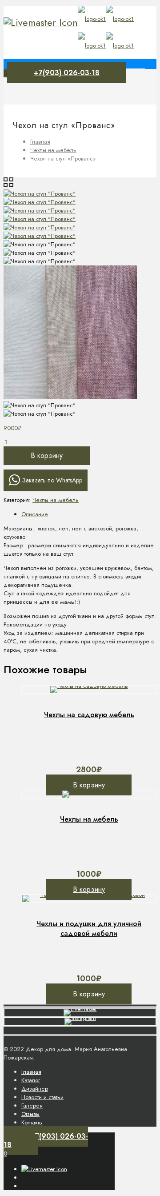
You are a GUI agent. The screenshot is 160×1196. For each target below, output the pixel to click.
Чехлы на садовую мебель (89, 715)
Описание (34, 514)
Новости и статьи (42, 1097)
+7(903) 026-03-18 (67, 73)
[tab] (88, 514)
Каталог (30, 1080)
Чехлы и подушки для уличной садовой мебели (88, 929)
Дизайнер (34, 1088)
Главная (40, 141)
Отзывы (30, 1114)
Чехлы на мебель (53, 150)
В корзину (47, 455)
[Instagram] (41, 22)
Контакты (32, 1122)
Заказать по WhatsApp (52, 480)
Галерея (32, 1105)
